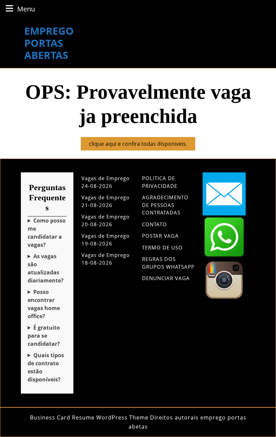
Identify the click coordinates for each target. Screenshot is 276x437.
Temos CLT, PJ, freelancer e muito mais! (47, 367)
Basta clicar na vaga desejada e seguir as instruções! (47, 233)
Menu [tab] (26, 8)
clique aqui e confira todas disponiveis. (142, 145)
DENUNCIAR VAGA (166, 278)
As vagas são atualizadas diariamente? (46, 268)
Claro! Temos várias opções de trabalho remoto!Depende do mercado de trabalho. (47, 304)
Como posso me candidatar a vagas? (47, 232)
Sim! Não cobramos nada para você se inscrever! (47, 336)
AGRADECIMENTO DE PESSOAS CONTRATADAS (165, 205)
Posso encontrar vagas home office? (44, 304)
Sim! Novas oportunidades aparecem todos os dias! (47, 268)
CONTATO (154, 224)
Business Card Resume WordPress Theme (89, 417)
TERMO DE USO (162, 247)
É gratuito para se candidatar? (44, 335)
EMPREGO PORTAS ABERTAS (49, 43)
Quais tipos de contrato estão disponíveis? (46, 367)
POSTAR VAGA (160, 235)
